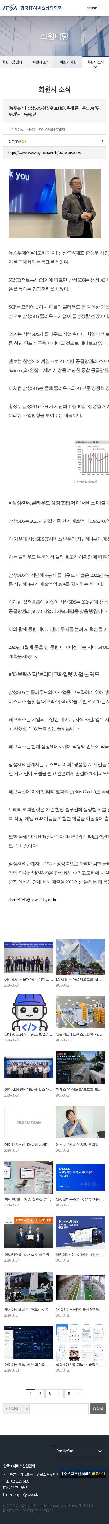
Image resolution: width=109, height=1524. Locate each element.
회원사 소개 (41, 62)
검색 (100, 1409)
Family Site (64, 1450)
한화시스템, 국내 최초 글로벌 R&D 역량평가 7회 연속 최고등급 (51, 1255)
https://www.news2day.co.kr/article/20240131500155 (44, 152)
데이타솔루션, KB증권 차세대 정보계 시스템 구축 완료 (45, 1145)
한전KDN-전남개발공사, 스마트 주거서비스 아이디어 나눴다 (50, 1090)
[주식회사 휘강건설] (42, 7)
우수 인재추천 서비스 (83, 1473)
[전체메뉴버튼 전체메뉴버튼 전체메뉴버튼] (102, 8)
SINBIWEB (46, 1510)
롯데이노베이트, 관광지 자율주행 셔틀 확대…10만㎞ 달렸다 (49, 1310)
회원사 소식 (95, 62)
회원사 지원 (68, 62)
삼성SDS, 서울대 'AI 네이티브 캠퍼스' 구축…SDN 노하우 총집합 (52, 980)
